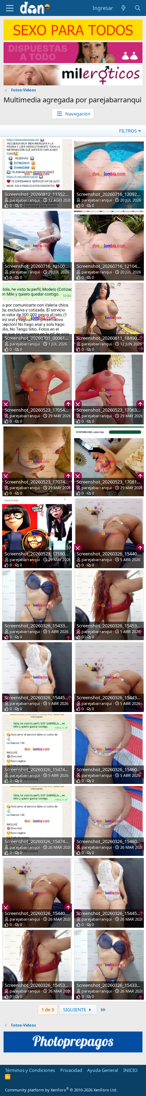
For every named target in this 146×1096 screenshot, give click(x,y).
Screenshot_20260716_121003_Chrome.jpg (49, 266)
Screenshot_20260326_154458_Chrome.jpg (49, 697)
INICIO (130, 1070)
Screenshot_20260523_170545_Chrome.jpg (49, 410)
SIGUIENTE (75, 1009)
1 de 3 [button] (47, 1009)
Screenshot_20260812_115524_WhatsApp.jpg (52, 194)
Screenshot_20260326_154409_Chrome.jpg (49, 913)
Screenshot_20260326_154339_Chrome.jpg (49, 625)
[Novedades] (123, 8)
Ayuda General (102, 1070)
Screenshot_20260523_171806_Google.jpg (48, 553)
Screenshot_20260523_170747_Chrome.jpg (49, 482)
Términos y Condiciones (30, 1070)
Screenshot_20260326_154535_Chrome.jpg (49, 985)
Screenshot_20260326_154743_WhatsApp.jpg (52, 769)
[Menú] (9, 8)
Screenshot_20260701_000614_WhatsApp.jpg (52, 338)
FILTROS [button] (128, 131)
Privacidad (71, 1070)
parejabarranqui (25, 200)
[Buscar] (138, 8)
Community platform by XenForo (61, 1089)
